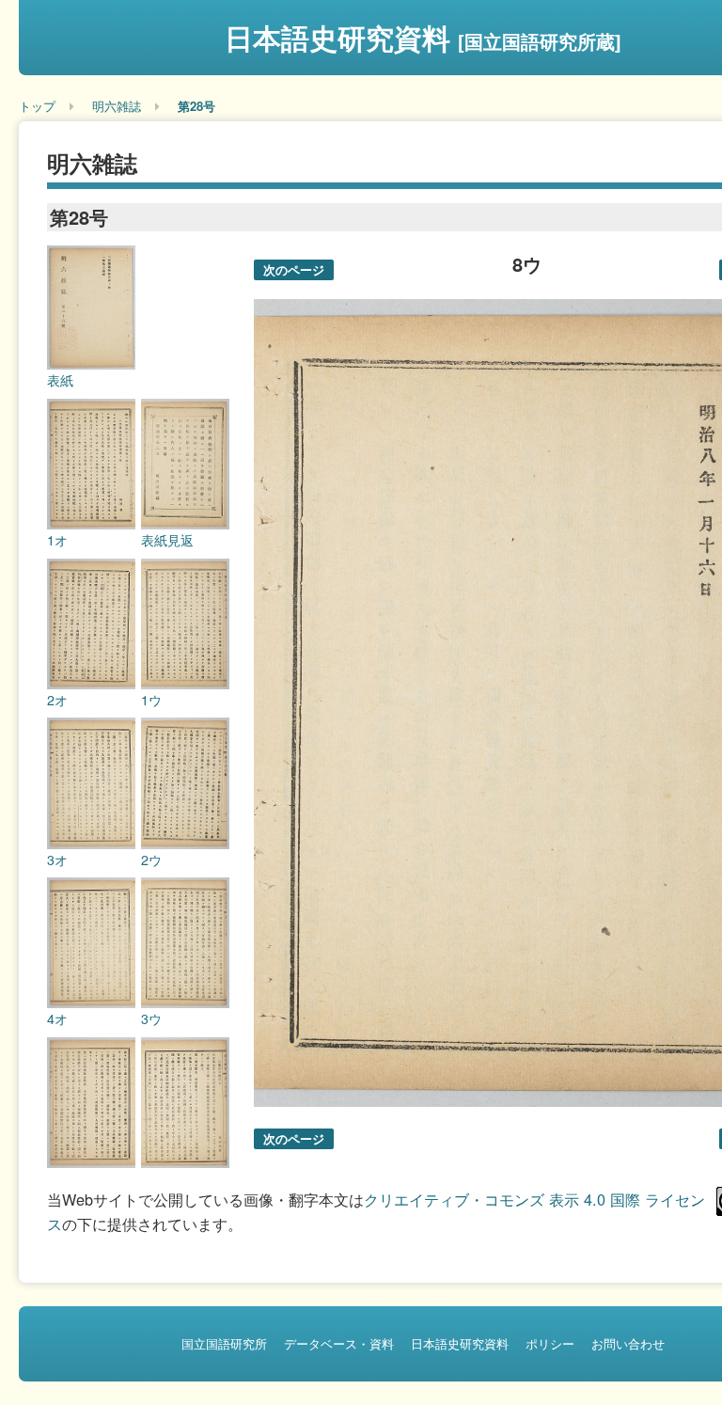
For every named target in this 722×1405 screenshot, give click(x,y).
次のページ (293, 269)
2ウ (151, 859)
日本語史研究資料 (423, 37)
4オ (57, 1018)
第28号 (196, 106)
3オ (57, 859)
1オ (57, 539)
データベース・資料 (339, 1343)
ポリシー (550, 1343)
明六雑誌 (116, 106)
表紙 (60, 380)
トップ (37, 106)
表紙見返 (167, 539)
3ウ (151, 1018)
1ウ (151, 699)
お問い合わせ (628, 1343)
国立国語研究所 (224, 1343)
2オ (57, 699)
